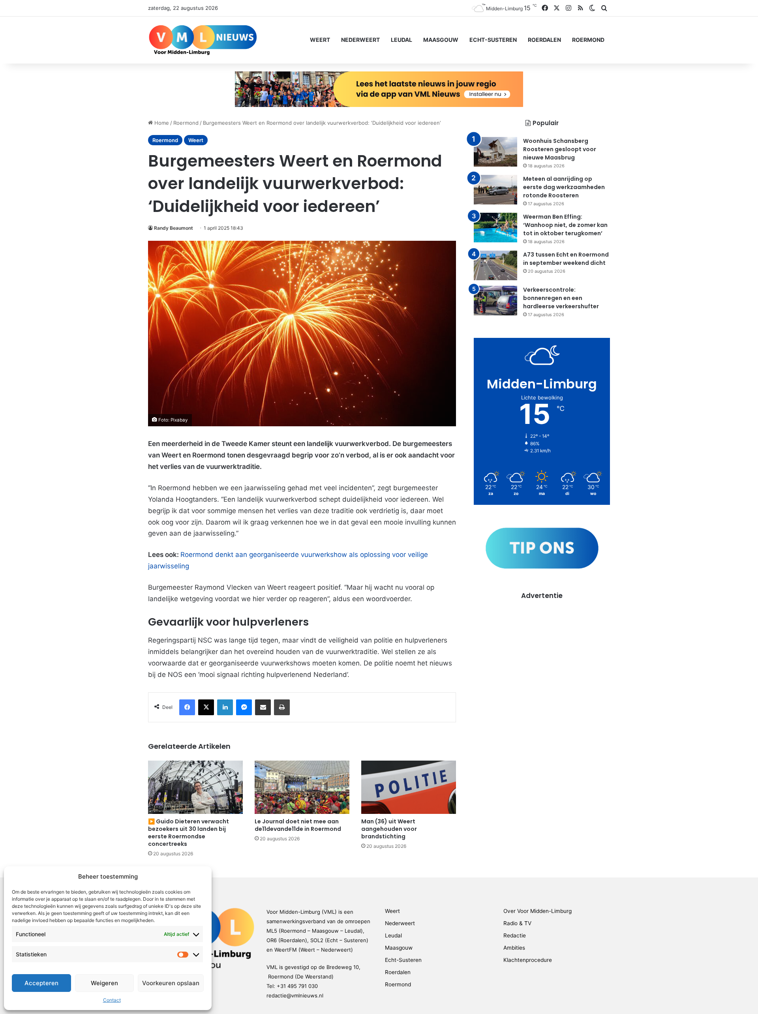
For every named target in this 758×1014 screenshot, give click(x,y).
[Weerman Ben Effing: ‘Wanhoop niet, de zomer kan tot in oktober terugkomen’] (495, 227)
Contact (112, 1000)
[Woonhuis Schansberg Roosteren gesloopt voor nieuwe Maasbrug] (495, 152)
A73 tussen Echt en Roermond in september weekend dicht (566, 259)
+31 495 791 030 (297, 986)
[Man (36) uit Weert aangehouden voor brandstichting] (408, 787)
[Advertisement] (542, 655)
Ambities (514, 948)
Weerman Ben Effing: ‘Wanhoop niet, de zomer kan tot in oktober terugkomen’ (565, 225)
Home (161, 123)
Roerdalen (544, 39)
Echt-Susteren (493, 39)
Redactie (514, 935)
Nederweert (360, 39)
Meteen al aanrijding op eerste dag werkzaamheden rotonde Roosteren (564, 187)
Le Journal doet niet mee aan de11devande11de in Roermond (298, 825)
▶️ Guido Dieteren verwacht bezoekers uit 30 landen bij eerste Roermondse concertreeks (188, 832)
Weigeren (104, 983)
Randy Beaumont (173, 228)
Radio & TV (517, 923)
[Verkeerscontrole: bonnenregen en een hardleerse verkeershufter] (495, 300)
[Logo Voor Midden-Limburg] (202, 40)
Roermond (588, 39)
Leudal (401, 39)
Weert (320, 39)
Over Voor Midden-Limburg (537, 911)
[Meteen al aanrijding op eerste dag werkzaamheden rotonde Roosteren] (495, 189)
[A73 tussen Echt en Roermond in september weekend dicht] (495, 265)
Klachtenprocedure (527, 960)
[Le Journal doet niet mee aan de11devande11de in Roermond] (302, 787)
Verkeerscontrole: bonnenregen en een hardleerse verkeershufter (561, 298)
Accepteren (41, 983)
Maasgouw (440, 39)
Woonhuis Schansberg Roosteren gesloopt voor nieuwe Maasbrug (559, 149)
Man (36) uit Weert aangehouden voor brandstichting (389, 828)
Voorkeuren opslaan (170, 983)
